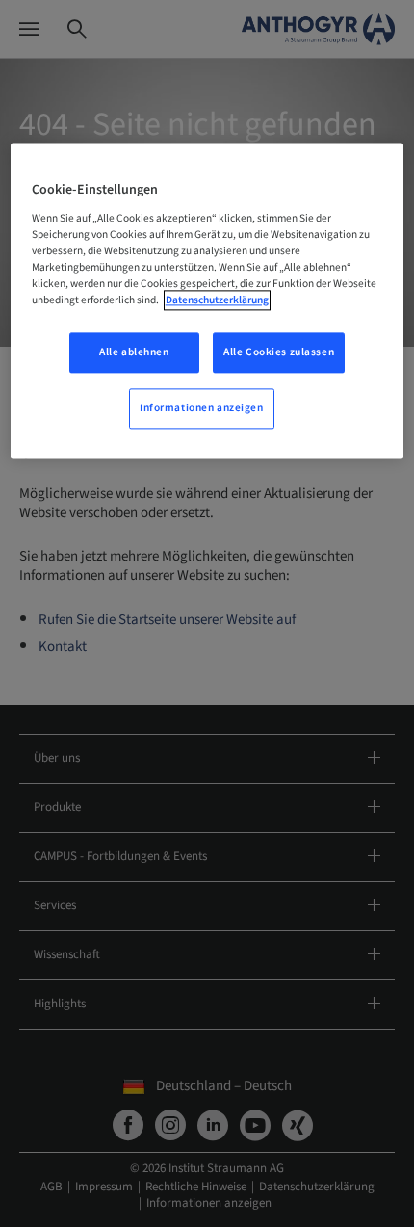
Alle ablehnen (133, 352)
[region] (207, 300)
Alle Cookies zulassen (278, 352)
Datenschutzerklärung (217, 300)
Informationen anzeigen (202, 408)
